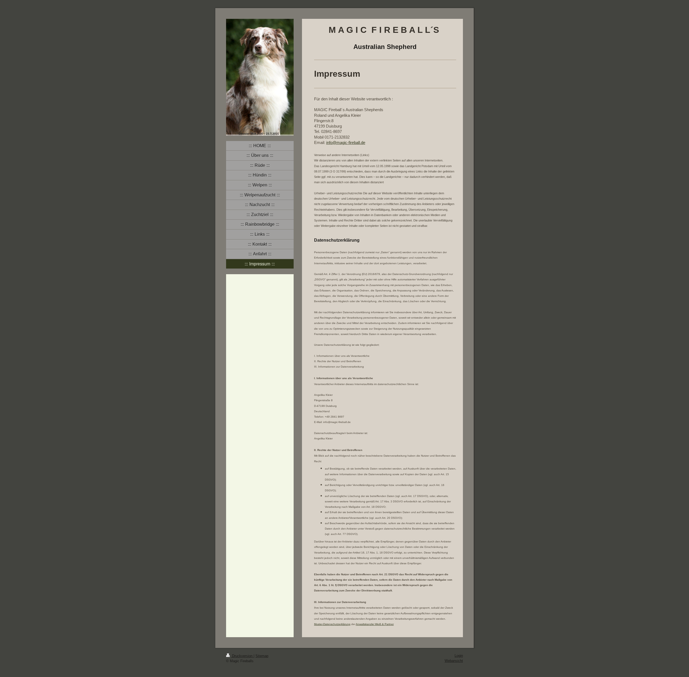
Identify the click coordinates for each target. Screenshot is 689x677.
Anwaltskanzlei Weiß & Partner (375, 624)
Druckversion (242, 656)
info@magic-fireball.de (345, 142)
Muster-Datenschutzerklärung (332, 624)
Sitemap (261, 656)
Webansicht (454, 661)
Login (459, 656)
